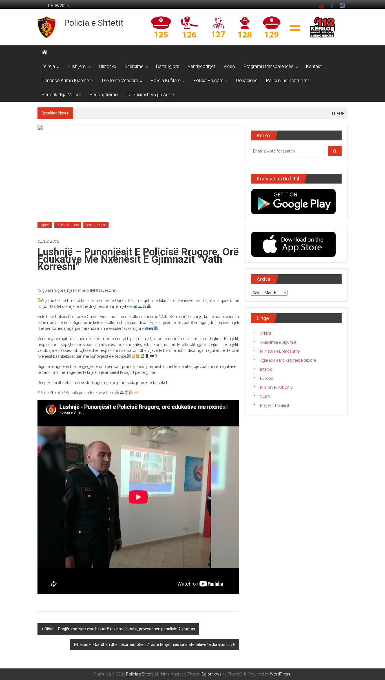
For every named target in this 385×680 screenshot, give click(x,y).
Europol (267, 378)
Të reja (48, 66)
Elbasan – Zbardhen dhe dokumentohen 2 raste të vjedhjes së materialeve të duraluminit (153, 644)
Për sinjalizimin (104, 94)
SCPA (265, 396)
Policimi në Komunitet (287, 80)
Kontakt (314, 66)
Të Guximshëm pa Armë (150, 94)
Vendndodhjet (201, 66)
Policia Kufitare (166, 80)
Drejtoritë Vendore (120, 80)
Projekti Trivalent (274, 405)
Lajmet (45, 225)
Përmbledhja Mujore (61, 94)
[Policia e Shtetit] (44, 52)
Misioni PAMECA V (276, 387)
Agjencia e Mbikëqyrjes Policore (288, 360)
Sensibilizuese (96, 225)
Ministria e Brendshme (280, 351)
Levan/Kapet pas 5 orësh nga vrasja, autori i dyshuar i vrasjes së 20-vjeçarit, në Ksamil (153, 113)
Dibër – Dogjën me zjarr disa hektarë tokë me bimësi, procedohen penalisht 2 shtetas (120, 629)
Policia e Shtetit (93, 23)
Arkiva (265, 333)
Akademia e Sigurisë (278, 342)
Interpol (266, 369)
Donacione (247, 80)
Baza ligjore (167, 66)
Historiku (107, 66)
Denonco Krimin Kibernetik (68, 80)
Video (229, 66)
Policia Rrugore (208, 80)
